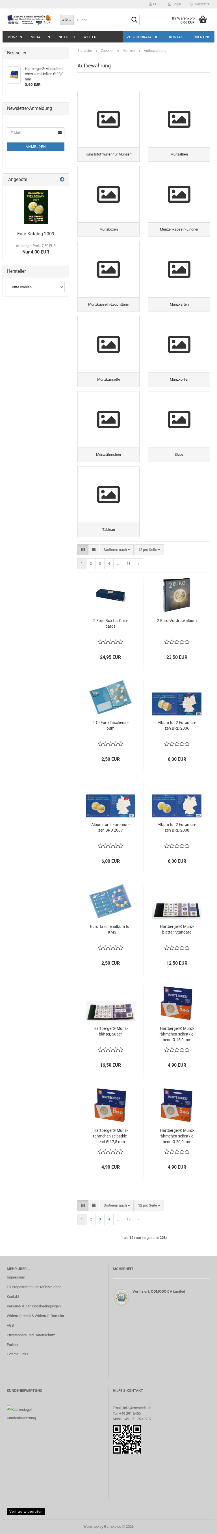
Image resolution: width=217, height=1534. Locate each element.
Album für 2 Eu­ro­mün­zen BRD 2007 (110, 827)
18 (129, 563)
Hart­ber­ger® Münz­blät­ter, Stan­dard (177, 929)
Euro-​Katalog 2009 (35, 234)
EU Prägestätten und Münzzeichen (34, 1287)
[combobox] (117, 549)
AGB (10, 1325)
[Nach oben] (201, 1525)
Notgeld (66, 37)
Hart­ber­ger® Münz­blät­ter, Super (111, 1031)
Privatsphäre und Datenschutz (31, 1335)
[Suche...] (134, 20)
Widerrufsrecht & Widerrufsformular (35, 1316)
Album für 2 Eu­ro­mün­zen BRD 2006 (177, 725)
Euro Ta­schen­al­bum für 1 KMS (110, 929)
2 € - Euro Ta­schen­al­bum (110, 725)
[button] (154, 4)
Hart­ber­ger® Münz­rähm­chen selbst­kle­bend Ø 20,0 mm (176, 1136)
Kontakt (177, 37)
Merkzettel (201, 4)
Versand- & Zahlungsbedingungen (34, 1306)
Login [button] (176, 4)
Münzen (14, 37)
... (118, 563)
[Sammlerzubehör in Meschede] (29, 19)
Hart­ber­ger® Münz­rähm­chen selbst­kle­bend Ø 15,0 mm (176, 1034)
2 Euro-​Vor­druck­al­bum (177, 620)
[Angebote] (62, 179)
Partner (12, 1345)
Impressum (16, 1277)
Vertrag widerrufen (26, 1512)
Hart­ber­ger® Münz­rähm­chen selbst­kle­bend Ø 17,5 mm (110, 1136)
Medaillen (40, 37)
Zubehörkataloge (143, 37)
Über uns (202, 37)
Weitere (90, 37)
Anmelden (36, 147)
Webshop (91, 1526)
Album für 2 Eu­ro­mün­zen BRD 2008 (177, 827)
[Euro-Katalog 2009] (36, 207)
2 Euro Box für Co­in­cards (110, 623)
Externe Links (17, 1354)
